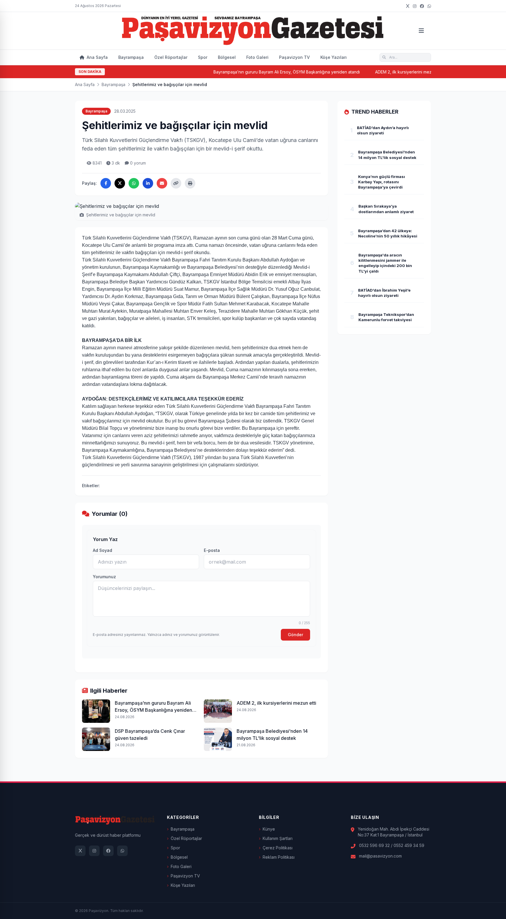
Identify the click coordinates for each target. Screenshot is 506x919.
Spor (202, 57)
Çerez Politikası (278, 847)
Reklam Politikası (279, 857)
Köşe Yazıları (333, 57)
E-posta (212, 550)
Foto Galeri (257, 57)
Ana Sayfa (97, 57)
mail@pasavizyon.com (380, 855)
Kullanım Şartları (278, 838)
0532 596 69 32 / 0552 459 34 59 (391, 845)
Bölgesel (227, 57)
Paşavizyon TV (294, 57)
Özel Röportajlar (170, 57)
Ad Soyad (102, 550)
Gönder (295, 634)
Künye (269, 828)
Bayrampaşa (131, 57)
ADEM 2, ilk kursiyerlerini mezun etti (389, 71)
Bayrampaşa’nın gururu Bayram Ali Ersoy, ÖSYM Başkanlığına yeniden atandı (267, 71)
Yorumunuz (104, 576)
